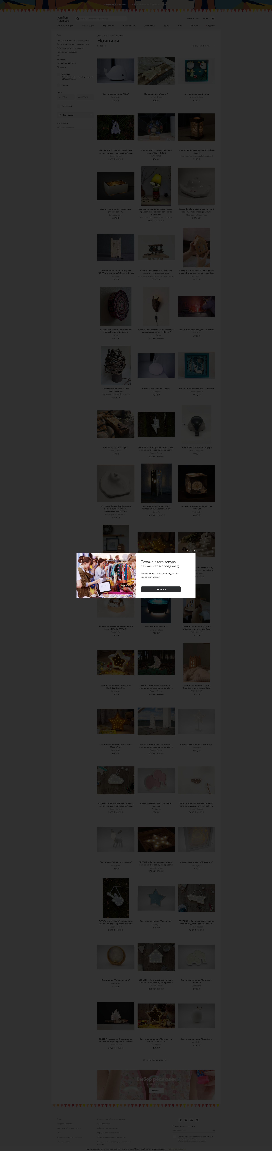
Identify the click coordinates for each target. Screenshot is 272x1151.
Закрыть (190, 551)
